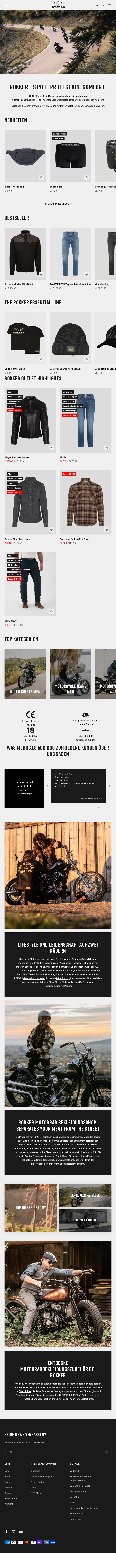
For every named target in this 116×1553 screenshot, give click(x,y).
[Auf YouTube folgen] (21, 1532)
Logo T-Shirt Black (15, 368)
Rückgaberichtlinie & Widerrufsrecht (81, 1478)
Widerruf (74, 1470)
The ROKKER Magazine (42, 1476)
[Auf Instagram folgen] (14, 1532)
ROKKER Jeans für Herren (75, 1148)
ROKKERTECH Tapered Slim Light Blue (70, 284)
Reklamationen (78, 1491)
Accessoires (11, 1498)
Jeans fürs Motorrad (34, 978)
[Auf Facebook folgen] (6, 1532)
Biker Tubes (25, 1391)
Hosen (8, 1476)
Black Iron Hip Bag (14, 186)
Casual (8, 1493)
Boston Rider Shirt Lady (17, 539)
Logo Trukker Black (105, 368)
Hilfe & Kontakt (78, 1513)
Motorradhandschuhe (76, 1387)
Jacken (8, 1482)
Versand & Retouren (80, 1485)
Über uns (35, 1470)
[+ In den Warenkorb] (41, 177)
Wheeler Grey (102, 284)
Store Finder (37, 1482)
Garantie (74, 1496)
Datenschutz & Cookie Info (84, 1507)
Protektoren (95, 1387)
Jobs (33, 1487)
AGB (72, 1502)
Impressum (75, 1518)
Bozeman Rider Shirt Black (19, 284)
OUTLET (9, 1504)
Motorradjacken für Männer (58, 985)
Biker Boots (62, 978)
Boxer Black (56, 186)
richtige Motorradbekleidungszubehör (81, 1383)
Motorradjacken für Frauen (76, 982)
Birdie (63, 457)
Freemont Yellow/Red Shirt (74, 539)
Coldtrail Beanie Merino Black (65, 368)
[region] (78, 786)
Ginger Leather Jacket (17, 457)
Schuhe (8, 1487)
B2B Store (36, 1493)
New (7, 1470)
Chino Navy (11, 620)
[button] (48, 786)
